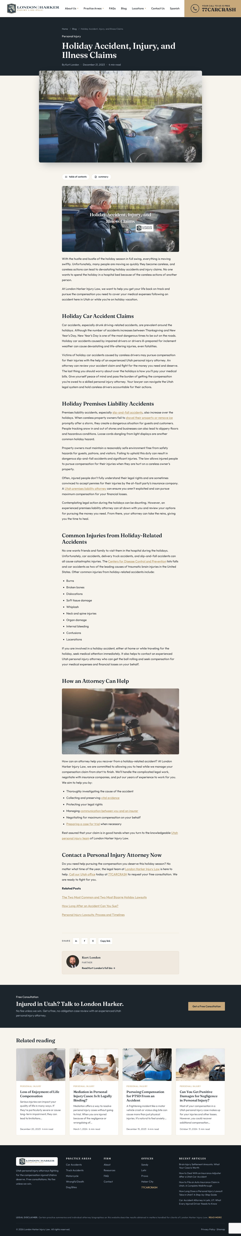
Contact (108, 1181)
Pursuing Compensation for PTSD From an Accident (145, 1096)
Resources (109, 1170)
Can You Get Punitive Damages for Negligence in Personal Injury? (199, 1096)
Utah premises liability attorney (85, 488)
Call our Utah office (82, 874)
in (76, 940)
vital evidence (110, 798)
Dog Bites (71, 1187)
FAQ (106, 1176)
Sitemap (221, 1229)
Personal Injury (71, 36)
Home (65, 28)
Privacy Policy (208, 1229)
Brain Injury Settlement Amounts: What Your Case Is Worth (199, 1166)
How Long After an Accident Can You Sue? (90, 906)
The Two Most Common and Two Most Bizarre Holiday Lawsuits (104, 897)
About (107, 1164)
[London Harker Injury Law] (33, 8)
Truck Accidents (74, 1170)
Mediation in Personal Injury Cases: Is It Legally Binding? (92, 1096)
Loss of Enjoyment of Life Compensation (39, 1094)
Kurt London (72, 64)
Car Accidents (74, 1164)
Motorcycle (72, 1176)
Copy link (105, 940)
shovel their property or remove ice (149, 417)
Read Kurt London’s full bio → (98, 968)
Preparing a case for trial (83, 824)
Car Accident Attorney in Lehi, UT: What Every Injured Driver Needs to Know (200, 1202)
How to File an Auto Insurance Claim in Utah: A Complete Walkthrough (199, 1184)
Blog (74, 28)
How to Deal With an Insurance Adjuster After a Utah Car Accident (200, 1175)
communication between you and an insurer (109, 811)
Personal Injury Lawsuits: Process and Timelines (93, 914)
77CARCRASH (117, 874)
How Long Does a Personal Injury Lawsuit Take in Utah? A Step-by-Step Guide (200, 1193)
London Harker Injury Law (142, 869)
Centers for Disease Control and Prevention (137, 561)
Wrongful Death (75, 1181)
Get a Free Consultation (206, 1006)
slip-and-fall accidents (128, 412)
